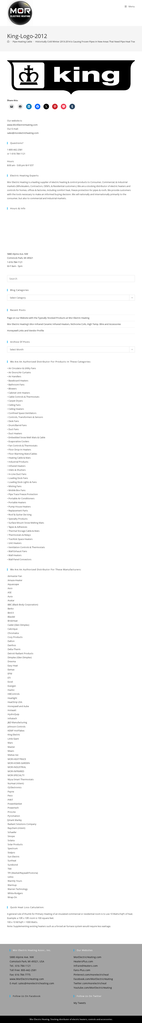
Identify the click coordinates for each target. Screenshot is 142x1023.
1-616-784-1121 (15, 262)
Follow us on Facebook (27, 996)
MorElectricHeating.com (87, 957)
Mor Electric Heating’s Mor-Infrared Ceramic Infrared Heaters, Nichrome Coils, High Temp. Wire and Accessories (64, 324)
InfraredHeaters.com (86, 965)
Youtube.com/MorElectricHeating (93, 987)
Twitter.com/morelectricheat (90, 983)
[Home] (8, 41)
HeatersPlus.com (83, 961)
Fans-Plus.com (82, 970)
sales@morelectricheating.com (23, 133)
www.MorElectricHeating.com (22, 124)
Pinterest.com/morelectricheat (91, 974)
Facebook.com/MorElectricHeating (93, 979)
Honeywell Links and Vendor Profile (25, 330)
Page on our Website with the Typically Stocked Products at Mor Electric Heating (48, 317)
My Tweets (80, 1003)
